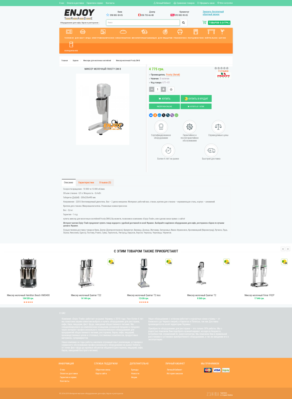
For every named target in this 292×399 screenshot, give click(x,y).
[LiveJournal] (168, 115)
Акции (134, 377)
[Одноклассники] (155, 115)
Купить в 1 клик (196, 106)
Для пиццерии (165, 38)
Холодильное (71, 51)
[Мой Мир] (159, 115)
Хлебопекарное (123, 38)
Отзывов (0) (105, 182)
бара (70, 324)
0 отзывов (223, 71)
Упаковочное (180, 38)
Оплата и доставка (75, 3)
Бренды (135, 369)
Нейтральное (211, 38)
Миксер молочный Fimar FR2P (206, 295)
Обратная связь (103, 369)
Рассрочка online (164, 106)
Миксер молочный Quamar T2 (148, 295)
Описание (68, 182)
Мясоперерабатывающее (144, 38)
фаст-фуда (88, 324)
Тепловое (69, 38)
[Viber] (172, 115)
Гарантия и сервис (95, 3)
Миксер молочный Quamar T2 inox (91, 295)
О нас (61, 3)
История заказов (175, 373)
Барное (222, 38)
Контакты (110, 3)
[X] (163, 115)
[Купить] (29, 290)
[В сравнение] (171, 89)
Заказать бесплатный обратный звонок (213, 13)
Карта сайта (101, 373)
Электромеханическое (103, 38)
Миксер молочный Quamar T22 (33, 295)
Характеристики (86, 182)
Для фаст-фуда (83, 38)
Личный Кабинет (174, 369)
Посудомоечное (196, 38)
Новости (135, 373)
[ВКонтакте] (151, 115)
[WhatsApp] (176, 115)
